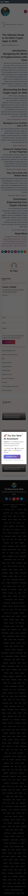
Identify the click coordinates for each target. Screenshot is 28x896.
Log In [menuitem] (2, 1)
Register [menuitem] (7, 1)
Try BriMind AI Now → (12, 456)
